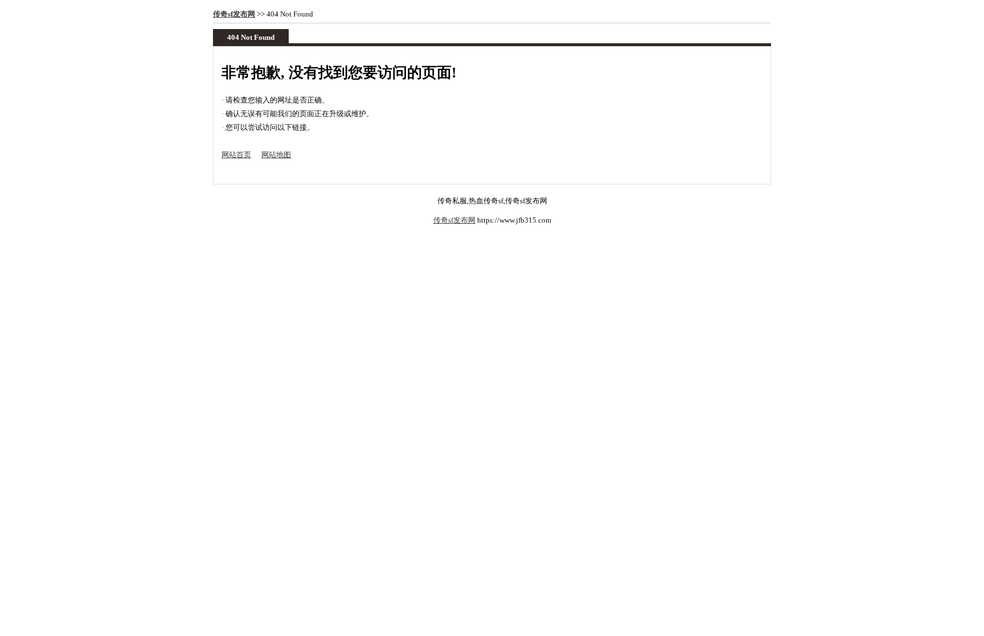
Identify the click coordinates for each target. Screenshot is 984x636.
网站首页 (236, 154)
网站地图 (276, 154)
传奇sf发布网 (234, 14)
